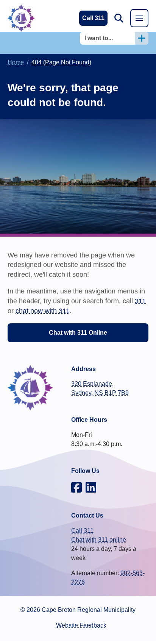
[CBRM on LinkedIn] (91, 487)
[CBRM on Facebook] (76, 487)
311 (140, 301)
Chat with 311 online (98, 540)
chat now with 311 (43, 311)
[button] (118, 18)
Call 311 (82, 530)
